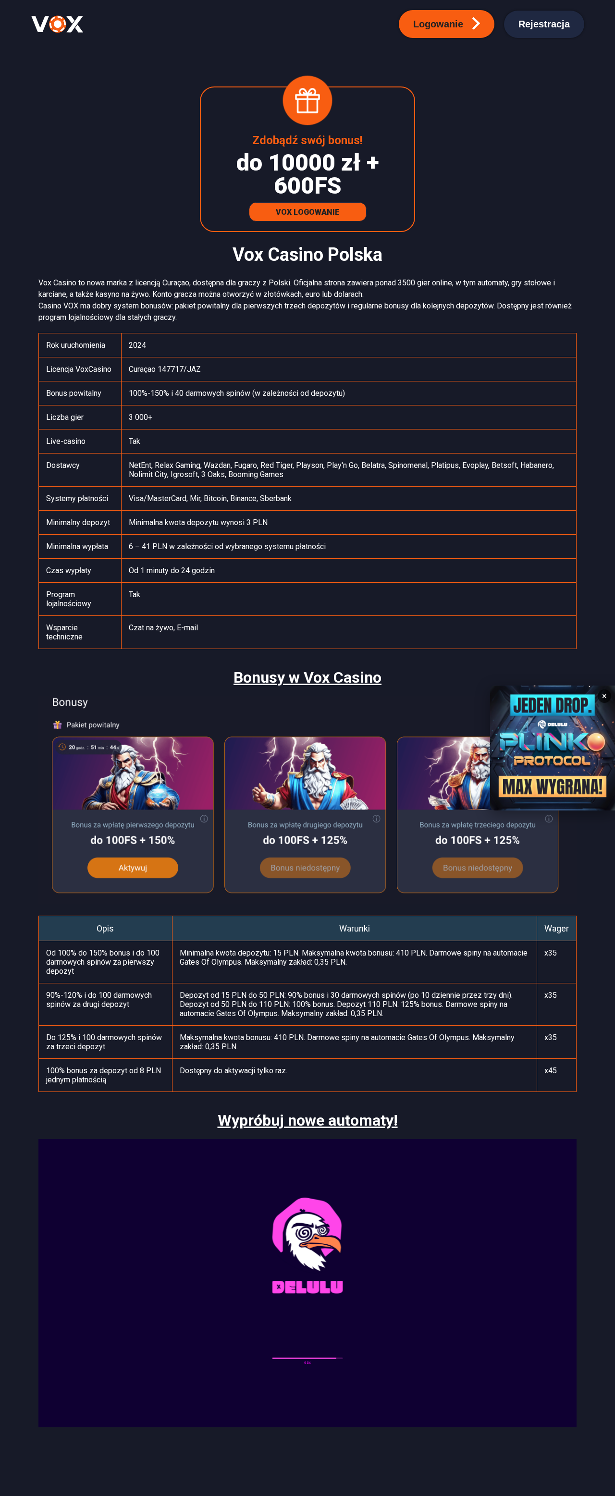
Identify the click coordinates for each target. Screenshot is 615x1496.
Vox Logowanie (308, 212)
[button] (446, 24)
